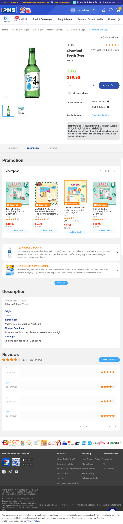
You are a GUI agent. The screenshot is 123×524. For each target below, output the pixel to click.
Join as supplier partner (68, 483)
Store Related (108, 468)
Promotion (12, 147)
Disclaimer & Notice (86, 505)
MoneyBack (87, 464)
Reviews (53, 147)
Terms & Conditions (48, 505)
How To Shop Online (91, 459)
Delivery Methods (90, 478)
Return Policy (88, 473)
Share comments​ (109, 359)
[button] (83, 10)
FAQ (103, 464)
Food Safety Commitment (69, 468)
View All (61, 283)
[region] (61, 517)
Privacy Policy (67, 505)
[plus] (93, 85)
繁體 (120, 2)
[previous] (80, 426)
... (101, 426)
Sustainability (63, 473)
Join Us (60, 478)
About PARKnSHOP (66, 459)
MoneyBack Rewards (87, 2)
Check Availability (100, 115)
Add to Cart (109, 85)
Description (33, 147)
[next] (119, 19)
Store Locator (109, 2)
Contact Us (107, 459)
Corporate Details (65, 464)
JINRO (70, 45)
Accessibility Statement (110, 505)
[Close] (118, 515)
